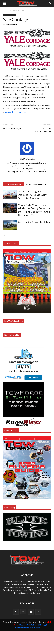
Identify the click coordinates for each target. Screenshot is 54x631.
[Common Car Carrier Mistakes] (10, 225)
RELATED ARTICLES (13, 184)
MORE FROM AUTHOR (36, 184)
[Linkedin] (31, 612)
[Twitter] (38, 612)
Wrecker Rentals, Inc (12, 128)
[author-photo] (27, 155)
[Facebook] (16, 612)
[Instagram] (23, 611)
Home (5, 10)
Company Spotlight (17, 10)
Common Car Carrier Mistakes (34, 221)
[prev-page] (4, 235)
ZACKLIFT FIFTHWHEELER (43, 130)
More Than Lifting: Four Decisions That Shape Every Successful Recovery (32, 195)
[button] (4, 3)
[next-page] (9, 235)
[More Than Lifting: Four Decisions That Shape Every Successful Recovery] (10, 194)
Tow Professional (11, 24)
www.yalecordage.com (15, 112)
